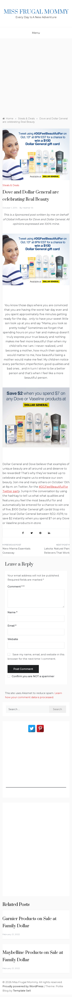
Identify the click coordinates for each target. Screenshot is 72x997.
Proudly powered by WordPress (23, 986)
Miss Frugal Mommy (36, 12)
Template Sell (22, 990)
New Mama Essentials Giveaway (16, 550)
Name (12, 612)
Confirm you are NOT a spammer (32, 676)
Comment (15, 586)
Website (13, 639)
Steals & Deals (11, 185)
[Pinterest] (40, 728)
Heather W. (28, 207)
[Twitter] (31, 728)
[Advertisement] (36, 76)
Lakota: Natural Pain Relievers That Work (56, 550)
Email (12, 625)
